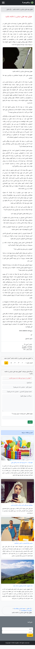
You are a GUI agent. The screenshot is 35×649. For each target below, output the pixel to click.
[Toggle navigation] (3, 2)
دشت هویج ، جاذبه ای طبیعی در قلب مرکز (23, 586)
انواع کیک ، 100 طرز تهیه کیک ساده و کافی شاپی (22, 462)
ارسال (30, 422)
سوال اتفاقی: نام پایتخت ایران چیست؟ (22, 414)
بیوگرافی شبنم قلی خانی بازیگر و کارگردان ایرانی (22, 505)
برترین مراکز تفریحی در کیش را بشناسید (23, 543)
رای (6, 363)
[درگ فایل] (28, 3)
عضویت (30, 635)
